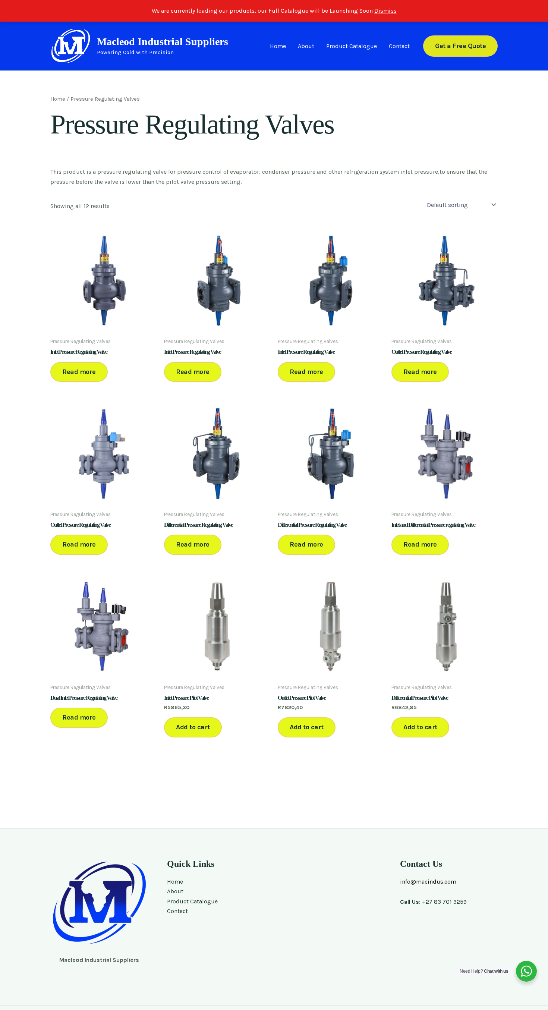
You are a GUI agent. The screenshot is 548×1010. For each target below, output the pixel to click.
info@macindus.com (428, 881)
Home (278, 46)
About (306, 46)
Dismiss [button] (385, 10)
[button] (460, 46)
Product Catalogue (351, 46)
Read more (79, 372)
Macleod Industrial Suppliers (162, 41)
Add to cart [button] (193, 727)
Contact (399, 46)
